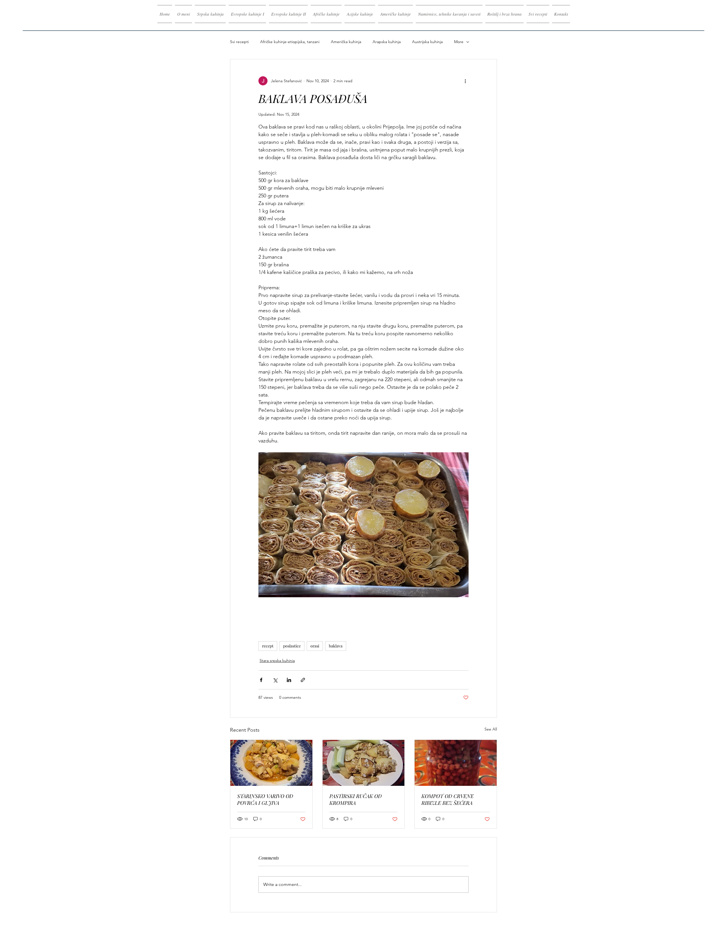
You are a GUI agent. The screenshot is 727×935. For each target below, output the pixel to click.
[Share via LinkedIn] (289, 680)
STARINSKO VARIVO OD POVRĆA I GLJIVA (265, 799)
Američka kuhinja (346, 41)
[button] (247, 14)
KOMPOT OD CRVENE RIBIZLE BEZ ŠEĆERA (447, 799)
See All (490, 729)
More (458, 41)
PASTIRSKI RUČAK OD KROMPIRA (355, 799)
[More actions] (465, 80)
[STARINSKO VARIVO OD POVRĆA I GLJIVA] (271, 763)
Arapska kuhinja (387, 41)
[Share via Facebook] (261, 680)
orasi (314, 646)
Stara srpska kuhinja (277, 660)
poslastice (292, 646)
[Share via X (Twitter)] (275, 680)
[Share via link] (303, 680)
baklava (335, 646)
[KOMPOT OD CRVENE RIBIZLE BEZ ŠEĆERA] (456, 763)
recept (267, 646)
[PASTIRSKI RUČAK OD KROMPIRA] (364, 763)
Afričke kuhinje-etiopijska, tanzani (289, 41)
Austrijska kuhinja (427, 41)
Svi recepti (239, 41)
